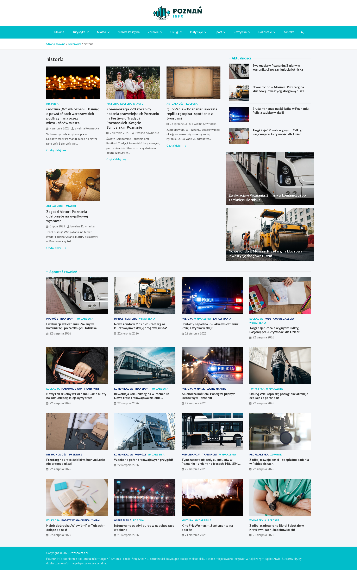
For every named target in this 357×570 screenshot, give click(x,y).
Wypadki (200, 388)
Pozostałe (265, 32)
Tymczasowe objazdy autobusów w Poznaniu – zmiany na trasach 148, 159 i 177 (210, 464)
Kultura (126, 103)
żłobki (95, 520)
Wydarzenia (85, 318)
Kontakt (289, 32)
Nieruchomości (57, 454)
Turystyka (79, 32)
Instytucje (196, 32)
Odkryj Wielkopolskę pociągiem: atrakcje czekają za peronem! (278, 396)
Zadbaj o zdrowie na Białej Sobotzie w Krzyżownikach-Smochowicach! (276, 527)
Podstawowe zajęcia (279, 318)
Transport (67, 318)
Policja (187, 318)
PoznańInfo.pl (79, 553)
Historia (52, 103)
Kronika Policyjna (129, 32)
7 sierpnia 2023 (59, 128)
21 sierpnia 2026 (128, 535)
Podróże (52, 318)
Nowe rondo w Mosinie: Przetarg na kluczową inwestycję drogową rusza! (279, 89)
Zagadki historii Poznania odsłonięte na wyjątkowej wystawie (67, 216)
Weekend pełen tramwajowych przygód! (143, 459)
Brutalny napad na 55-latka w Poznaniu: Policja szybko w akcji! (280, 111)
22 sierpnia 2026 (60, 333)
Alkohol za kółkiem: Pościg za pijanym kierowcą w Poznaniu (208, 396)
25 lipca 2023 (178, 124)
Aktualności (175, 103)
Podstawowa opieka (75, 520)
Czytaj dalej (54, 150)
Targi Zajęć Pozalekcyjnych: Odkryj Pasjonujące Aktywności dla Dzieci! (277, 132)
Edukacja (256, 318)
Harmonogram (71, 388)
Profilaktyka (259, 454)
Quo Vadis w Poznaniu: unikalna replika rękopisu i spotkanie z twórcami (192, 113)
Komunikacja (123, 388)
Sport (218, 32)
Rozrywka (240, 32)
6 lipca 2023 (57, 226)
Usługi (174, 32)
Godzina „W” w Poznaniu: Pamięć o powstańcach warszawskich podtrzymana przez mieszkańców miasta (72, 116)
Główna (59, 32)
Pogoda (138, 520)
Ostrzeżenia (122, 520)
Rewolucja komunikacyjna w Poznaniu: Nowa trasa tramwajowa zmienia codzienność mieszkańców (141, 398)
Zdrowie (153, 32)
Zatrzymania (222, 318)
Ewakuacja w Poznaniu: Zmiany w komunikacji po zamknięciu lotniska (277, 67)
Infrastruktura (125, 318)
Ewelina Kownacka (87, 128)
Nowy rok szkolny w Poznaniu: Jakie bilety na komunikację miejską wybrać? (76, 396)
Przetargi (76, 454)
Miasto (101, 32)
